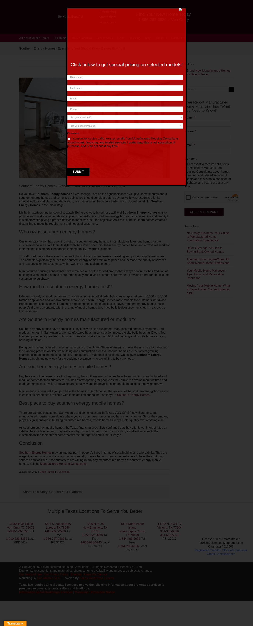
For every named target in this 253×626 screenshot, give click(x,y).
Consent (73, 133)
